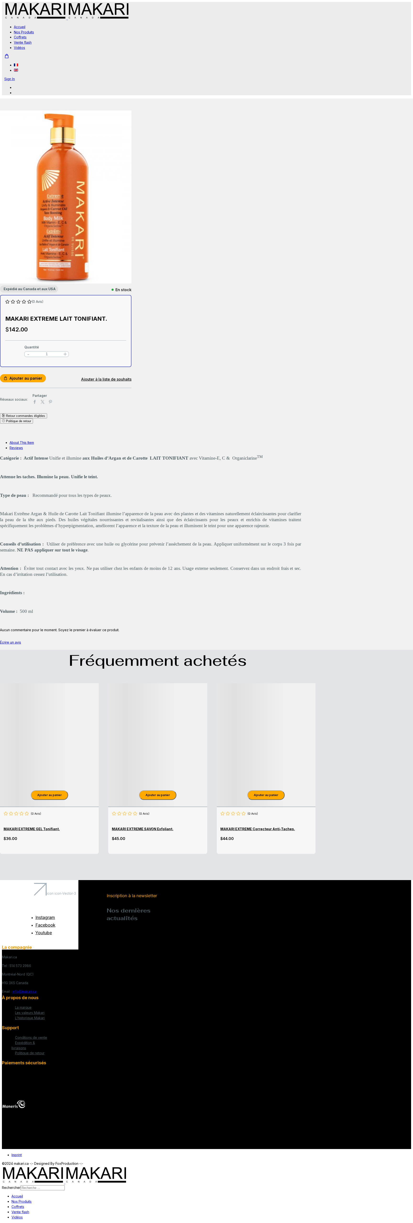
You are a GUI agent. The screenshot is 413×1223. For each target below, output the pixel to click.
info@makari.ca (24, 991)
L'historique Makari (30, 1018)
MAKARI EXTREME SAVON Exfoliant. (142, 829)
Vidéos (19, 48)
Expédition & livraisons (23, 1045)
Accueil (19, 27)
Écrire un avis (10, 642)
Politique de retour (29, 1053)
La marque (23, 1007)
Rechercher (11, 1188)
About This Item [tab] (22, 443)
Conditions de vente (31, 1037)
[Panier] (6, 56)
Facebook (45, 925)
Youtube (43, 932)
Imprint (16, 1155)
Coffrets (20, 37)
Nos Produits (24, 32)
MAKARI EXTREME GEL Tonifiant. (32, 829)
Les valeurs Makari (29, 1013)
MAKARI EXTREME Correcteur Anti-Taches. (257, 829)
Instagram (45, 917)
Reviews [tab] (16, 448)
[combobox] (43, 1187)
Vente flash (23, 42)
